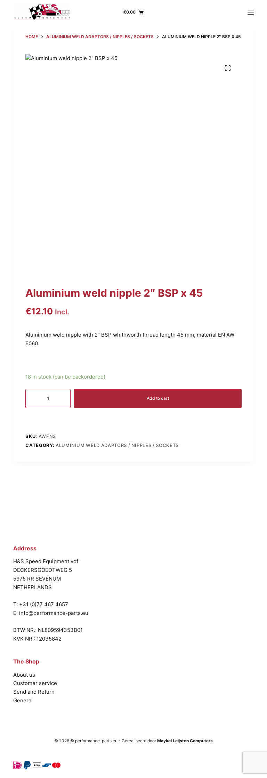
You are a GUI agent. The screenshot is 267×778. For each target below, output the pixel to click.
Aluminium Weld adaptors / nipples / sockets (117, 445)
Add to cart (158, 398)
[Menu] (251, 12)
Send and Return (34, 691)
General (23, 700)
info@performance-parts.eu (53, 613)
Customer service (35, 683)
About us (24, 674)
